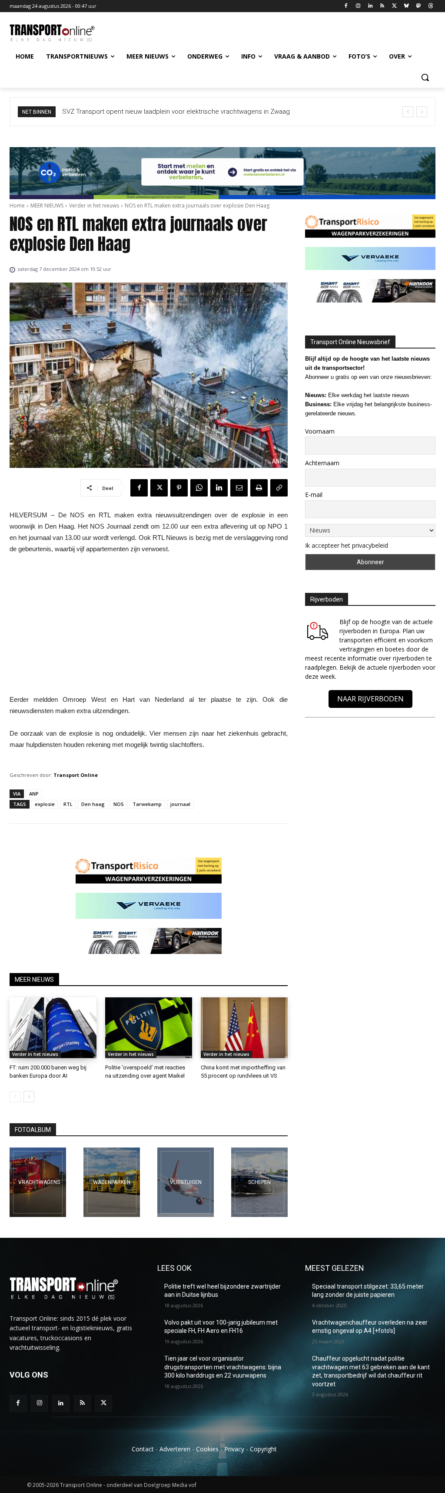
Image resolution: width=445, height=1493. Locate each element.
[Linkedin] (370, 6)
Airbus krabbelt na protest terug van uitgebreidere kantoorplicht (155, 111)
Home (17, 205)
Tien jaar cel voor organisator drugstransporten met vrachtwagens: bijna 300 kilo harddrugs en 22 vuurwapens (222, 1367)
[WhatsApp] (199, 488)
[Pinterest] (179, 488)
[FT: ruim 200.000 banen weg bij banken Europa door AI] (53, 1027)
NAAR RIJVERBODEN (370, 699)
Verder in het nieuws (94, 205)
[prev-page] (15, 1096)
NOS (118, 804)
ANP (34, 793)
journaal (180, 804)
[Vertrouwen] (259, 1182)
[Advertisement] (149, 626)
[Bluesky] (407, 6)
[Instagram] (358, 6)
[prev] (407, 111)
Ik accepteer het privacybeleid (346, 545)
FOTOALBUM (33, 1129)
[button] (425, 77)
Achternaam (322, 463)
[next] (421, 111)
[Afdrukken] (259, 488)
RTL (68, 804)
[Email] (239, 488)
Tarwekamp (147, 804)
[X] (394, 6)
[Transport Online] (61, 33)
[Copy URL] (279, 488)
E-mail (313, 494)
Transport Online (75, 775)
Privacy (234, 1449)
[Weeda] (38, 1182)
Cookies (207, 1449)
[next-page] (28, 1096)
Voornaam (320, 431)
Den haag (93, 804)
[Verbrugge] (111, 1182)
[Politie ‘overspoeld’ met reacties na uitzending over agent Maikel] (148, 1027)
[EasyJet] (185, 1182)
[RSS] (382, 6)
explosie (45, 804)
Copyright (263, 1449)
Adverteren (174, 1449)
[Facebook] (346, 6)
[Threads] (430, 6)
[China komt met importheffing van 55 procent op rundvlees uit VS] (244, 1027)
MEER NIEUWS (46, 205)
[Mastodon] (418, 6)
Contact (143, 1449)
